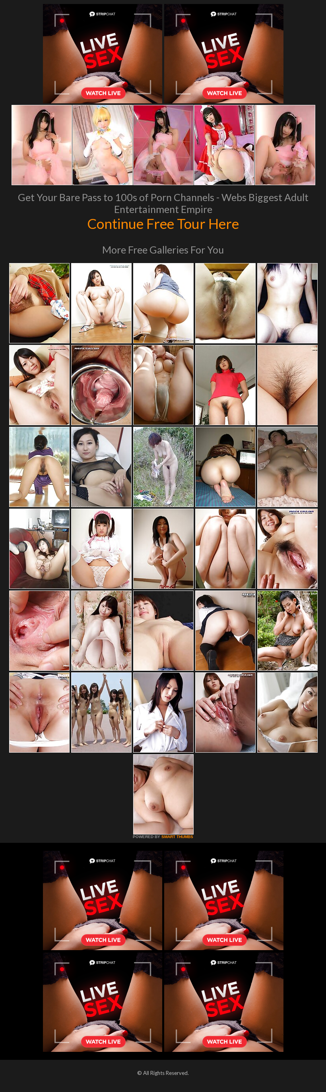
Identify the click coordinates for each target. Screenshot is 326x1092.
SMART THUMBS (177, 836)
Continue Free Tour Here (163, 223)
